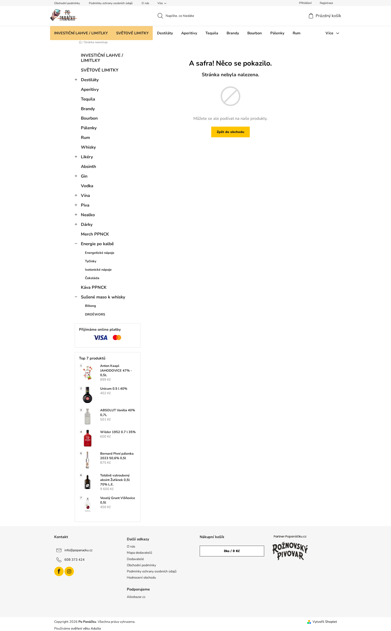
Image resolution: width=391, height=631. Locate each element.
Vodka (87, 186)
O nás (145, 3)
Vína (85, 195)
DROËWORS (95, 314)
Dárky (87, 224)
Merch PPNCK (95, 234)
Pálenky (89, 128)
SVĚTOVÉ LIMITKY (99, 70)
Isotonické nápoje (98, 269)
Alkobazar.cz (136, 597)
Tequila (88, 99)
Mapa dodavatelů (139, 552)
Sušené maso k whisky (103, 297)
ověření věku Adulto (86, 628)
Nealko (88, 215)
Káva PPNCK (94, 287)
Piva (85, 205)
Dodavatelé (135, 559)
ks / (232, 551)
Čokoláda (92, 278)
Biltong (90, 306)
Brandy (88, 109)
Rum (85, 137)
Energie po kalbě (97, 244)
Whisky (88, 147)
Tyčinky (90, 261)
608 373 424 (74, 559)
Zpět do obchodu (230, 132)
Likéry (87, 157)
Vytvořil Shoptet (325, 621)
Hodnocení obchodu (141, 577)
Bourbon (89, 118)
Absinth (88, 166)
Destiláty (90, 80)
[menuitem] (81, 33)
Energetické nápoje (99, 253)
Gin (84, 176)
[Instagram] (69, 571)
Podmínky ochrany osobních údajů (111, 3)
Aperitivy (90, 89)
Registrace (326, 3)
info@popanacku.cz (78, 550)
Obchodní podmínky (67, 3)
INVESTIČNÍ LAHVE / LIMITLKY (102, 57)
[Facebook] (59, 571)
